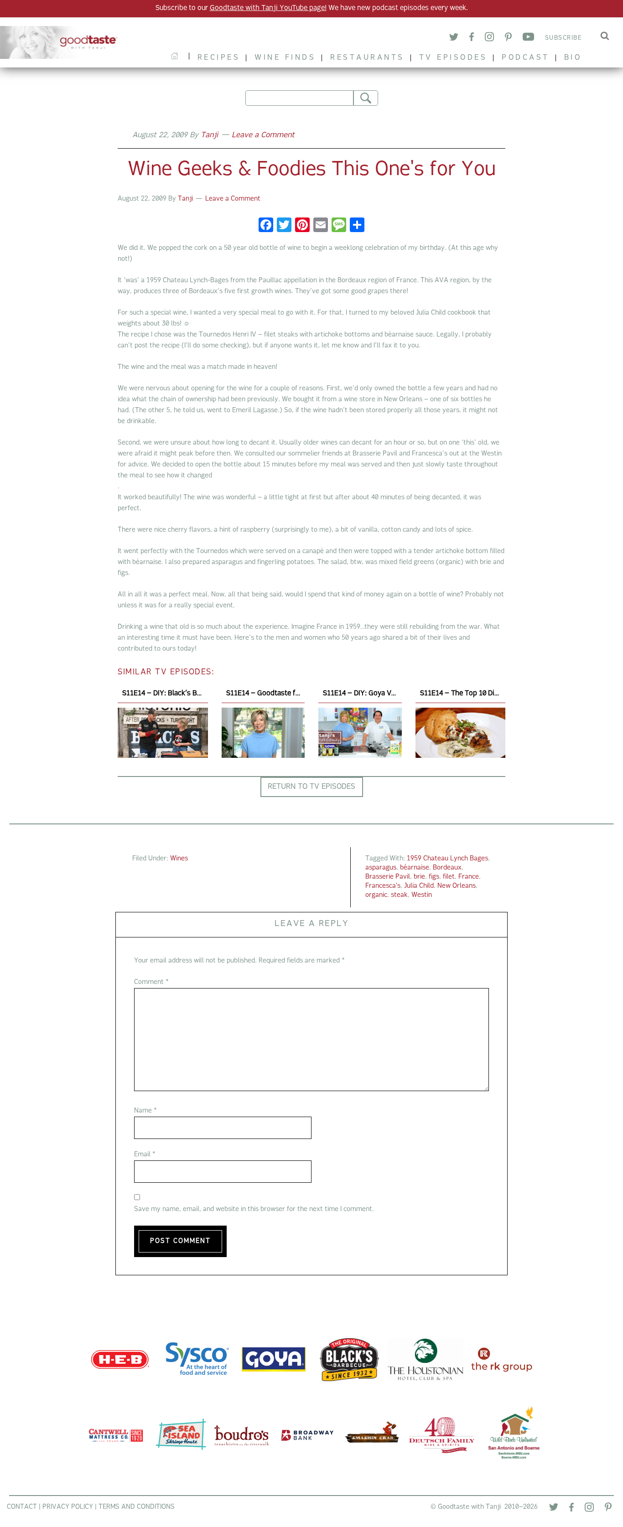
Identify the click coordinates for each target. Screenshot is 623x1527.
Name (145, 1111)
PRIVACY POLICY (67, 1507)
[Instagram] (489, 38)
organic (376, 895)
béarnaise (414, 867)
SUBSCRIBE (563, 38)
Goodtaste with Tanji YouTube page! (268, 8)
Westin (421, 895)
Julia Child (419, 886)
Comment (151, 982)
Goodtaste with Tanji (62, 42)
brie (419, 877)
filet (449, 877)
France (468, 877)
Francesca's (382, 886)
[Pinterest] (508, 38)
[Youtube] (528, 38)
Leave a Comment (263, 135)
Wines (179, 858)
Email (145, 1154)
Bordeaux (447, 867)
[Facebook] (471, 38)
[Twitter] (454, 38)
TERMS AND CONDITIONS (137, 1507)
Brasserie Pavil (387, 877)
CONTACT (22, 1507)
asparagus (380, 867)
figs (434, 877)
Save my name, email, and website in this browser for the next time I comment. (254, 1209)
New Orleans (456, 886)
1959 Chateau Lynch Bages (447, 858)
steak (399, 895)
